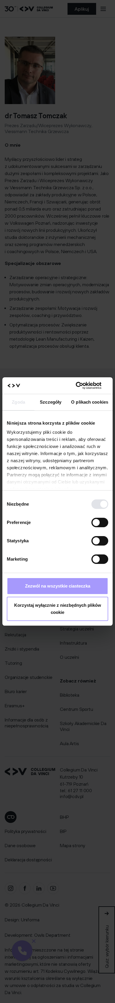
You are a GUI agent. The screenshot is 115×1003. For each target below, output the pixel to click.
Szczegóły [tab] (50, 402)
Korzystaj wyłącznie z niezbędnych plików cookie (57, 609)
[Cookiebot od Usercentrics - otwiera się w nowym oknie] (82, 385)
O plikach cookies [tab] (89, 402)
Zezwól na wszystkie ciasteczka (57, 585)
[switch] (99, 522)
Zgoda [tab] (18, 402)
